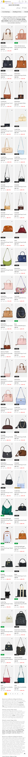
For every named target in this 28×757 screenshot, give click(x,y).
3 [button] (10, 693)
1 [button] (5, 693)
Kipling (3, 733)
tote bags (6, 20)
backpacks (21, 702)
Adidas (7, 730)
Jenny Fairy (14, 731)
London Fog (14, 733)
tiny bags (19, 19)
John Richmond (20, 731)
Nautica (18, 733)
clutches (13, 715)
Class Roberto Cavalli (19, 730)
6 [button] (17, 693)
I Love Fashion (9, 731)
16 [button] (22, 693)
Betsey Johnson (12, 730)
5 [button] (15, 693)
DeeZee (3, 731)
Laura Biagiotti (8, 733)
